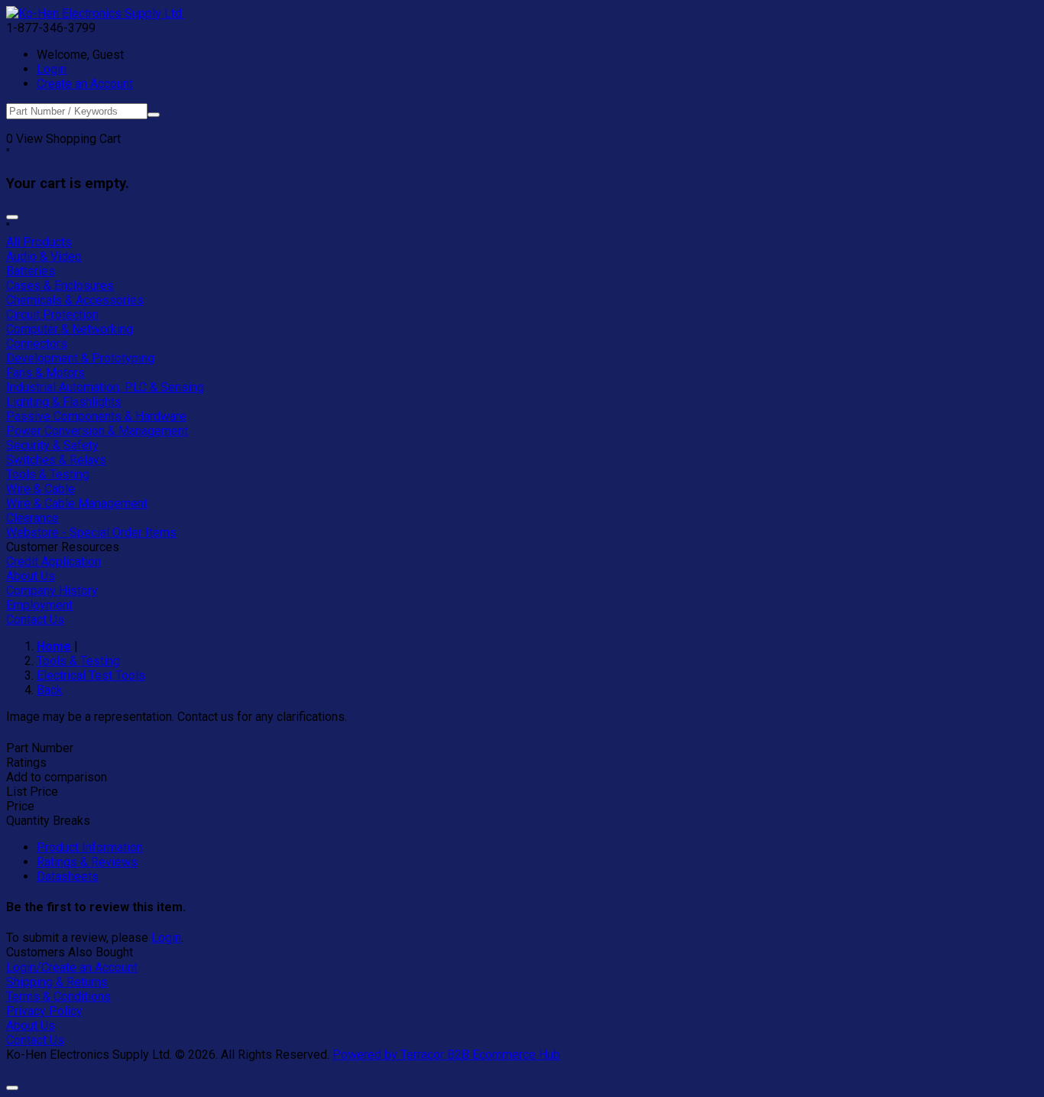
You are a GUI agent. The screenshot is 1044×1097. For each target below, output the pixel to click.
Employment (39, 605)
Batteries (30, 271)
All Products (39, 242)
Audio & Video (44, 256)
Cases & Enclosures (60, 285)
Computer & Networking (69, 329)
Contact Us (35, 619)
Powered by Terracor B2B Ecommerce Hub (446, 1054)
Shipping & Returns (57, 982)
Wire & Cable (40, 489)
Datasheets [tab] (68, 876)
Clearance (32, 518)
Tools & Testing (47, 474)
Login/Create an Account (72, 967)
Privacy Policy (44, 1011)
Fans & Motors (45, 372)
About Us (30, 576)
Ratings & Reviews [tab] (87, 862)
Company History (52, 590)
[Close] (12, 217)
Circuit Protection (52, 314)
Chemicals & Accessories (75, 300)
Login (51, 69)
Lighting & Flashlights (64, 401)
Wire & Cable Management (77, 503)
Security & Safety (52, 445)
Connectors (36, 343)
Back (50, 690)
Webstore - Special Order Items (91, 532)
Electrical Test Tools (91, 675)
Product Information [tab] (90, 847)
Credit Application (53, 561)
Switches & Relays (56, 460)
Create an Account (85, 83)
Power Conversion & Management (97, 431)
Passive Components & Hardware (96, 416)
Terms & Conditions (58, 996)
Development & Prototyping (80, 358)
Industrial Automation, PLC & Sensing (105, 387)
